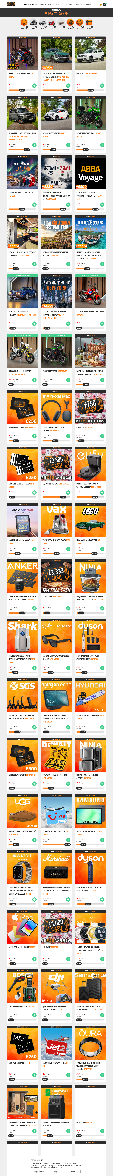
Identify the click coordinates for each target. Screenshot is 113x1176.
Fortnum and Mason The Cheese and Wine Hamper (89, 373)
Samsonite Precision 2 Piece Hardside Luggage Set (89, 1008)
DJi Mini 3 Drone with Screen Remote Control (54, 1008)
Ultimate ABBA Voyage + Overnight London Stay (89, 195)
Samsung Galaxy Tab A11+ (89, 833)
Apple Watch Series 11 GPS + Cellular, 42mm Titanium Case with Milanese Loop (21, 890)
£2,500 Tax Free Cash (56, 483)
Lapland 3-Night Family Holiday (22, 194)
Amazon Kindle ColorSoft (22, 542)
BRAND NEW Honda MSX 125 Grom (90, 313)
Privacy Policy (58, 1167)
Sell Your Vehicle (88, 5)
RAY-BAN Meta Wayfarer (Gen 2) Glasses (56, 657)
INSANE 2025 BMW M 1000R (22, 75)
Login (100, 5)
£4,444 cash (85, 1122)
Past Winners (42, 5)
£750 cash (85, 427)
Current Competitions (29, 5)
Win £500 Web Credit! (22, 775)
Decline (73, 1172)
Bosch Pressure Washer (22, 1008)
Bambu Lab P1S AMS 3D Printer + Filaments (56, 1124)
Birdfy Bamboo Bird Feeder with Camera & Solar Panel (22, 1124)
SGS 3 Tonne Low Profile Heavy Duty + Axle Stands (21, 717)
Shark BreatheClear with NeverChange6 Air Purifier (22, 659)
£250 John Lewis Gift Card (21, 485)
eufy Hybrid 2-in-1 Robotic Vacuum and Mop (88, 485)
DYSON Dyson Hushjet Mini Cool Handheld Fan (89, 889)
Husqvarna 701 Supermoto (20, 373)
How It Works (68, 5)
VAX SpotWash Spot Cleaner (56, 542)
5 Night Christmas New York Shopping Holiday (54, 314)
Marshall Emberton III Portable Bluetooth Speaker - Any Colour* (56, 890)
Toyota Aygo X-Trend (54, 135)
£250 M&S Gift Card (20, 1062)
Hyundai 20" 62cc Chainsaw (90, 717)
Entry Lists (51, 5)
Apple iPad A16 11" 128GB (22, 948)
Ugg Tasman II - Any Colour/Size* (22, 833)
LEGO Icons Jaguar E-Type (88, 542)
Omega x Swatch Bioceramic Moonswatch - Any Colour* (89, 950)
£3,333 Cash (52, 596)
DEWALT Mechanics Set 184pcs (55, 776)
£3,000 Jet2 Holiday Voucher (55, 1064)
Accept (55, 1172)
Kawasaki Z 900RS (55, 371)
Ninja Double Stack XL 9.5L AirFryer (87, 776)
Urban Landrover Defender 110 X (22, 136)
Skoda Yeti (88, 73)
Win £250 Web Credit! (22, 427)
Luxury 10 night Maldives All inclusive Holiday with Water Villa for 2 (88, 255)
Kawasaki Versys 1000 (89, 135)
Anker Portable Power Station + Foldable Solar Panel (22, 599)
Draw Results (59, 5)
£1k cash (50, 947)
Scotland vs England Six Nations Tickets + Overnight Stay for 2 (56, 195)
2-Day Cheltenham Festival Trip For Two (56, 254)
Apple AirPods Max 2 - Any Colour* (53, 429)
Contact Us (79, 5)
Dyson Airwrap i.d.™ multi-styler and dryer (88, 657)
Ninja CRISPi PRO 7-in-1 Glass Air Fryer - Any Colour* (89, 598)
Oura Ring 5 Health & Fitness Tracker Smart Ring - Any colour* (88, 1066)
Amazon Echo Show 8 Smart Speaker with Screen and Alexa (55, 718)
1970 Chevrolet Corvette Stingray (22, 313)
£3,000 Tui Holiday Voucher (56, 833)
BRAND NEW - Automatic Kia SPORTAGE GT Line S (56, 76)
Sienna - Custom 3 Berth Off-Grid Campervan (22, 254)
